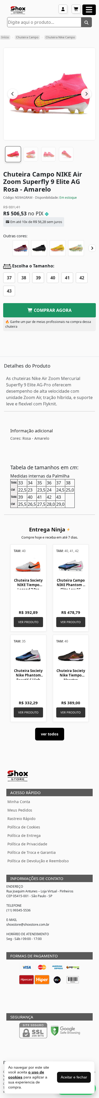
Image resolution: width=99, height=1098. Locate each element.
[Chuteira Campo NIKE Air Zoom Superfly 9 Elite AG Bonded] (76, 248)
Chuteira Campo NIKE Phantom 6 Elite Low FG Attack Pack (71, 587)
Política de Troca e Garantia (31, 852)
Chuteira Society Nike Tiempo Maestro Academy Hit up (70, 677)
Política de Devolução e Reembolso (38, 860)
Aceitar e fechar (74, 1077)
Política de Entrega (24, 835)
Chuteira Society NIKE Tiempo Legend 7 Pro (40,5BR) (28, 587)
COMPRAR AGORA (52, 310)
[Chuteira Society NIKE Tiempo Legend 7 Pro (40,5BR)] (28, 565)
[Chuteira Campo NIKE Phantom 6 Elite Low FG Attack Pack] (71, 565)
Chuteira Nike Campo (60, 37)
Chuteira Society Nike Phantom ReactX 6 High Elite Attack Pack (28, 677)
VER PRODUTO (28, 622)
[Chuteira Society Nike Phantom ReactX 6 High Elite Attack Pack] (28, 655)
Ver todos (49, 733)
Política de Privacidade (27, 843)
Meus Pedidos (19, 810)
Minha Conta (18, 801)
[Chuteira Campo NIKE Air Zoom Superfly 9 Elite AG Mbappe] (20, 248)
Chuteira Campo (27, 37)
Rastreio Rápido (21, 818)
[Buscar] (86, 22)
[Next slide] (92, 248)
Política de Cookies (23, 827)
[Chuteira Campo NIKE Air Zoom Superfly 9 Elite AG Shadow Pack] (39, 248)
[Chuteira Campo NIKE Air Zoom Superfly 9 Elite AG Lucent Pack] (57, 248)
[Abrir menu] (89, 9)
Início (5, 37)
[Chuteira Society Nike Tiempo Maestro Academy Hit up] (71, 655)
